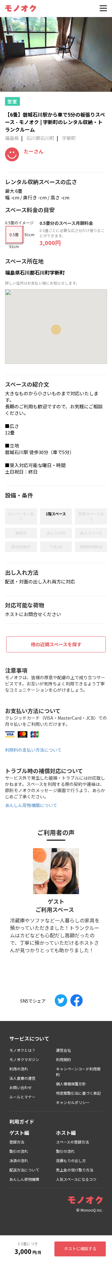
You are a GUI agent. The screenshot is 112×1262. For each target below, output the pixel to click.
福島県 (12, 138)
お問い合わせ (20, 1087)
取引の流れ (18, 1151)
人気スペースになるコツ (76, 1179)
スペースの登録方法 (72, 1141)
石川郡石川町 (40, 138)
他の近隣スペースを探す (56, 644)
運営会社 (63, 1050)
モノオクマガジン (24, 1059)
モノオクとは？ (22, 1050)
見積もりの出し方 (71, 1160)
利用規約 (63, 1059)
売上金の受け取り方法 (74, 1169)
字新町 (69, 138)
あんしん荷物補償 (24, 1179)
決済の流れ (18, 1160)
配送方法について (24, 1169)
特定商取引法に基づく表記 (78, 1093)
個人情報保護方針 (71, 1083)
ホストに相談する (80, 1248)
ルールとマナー (22, 1096)
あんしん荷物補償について (31, 805)
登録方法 (16, 1141)
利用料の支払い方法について (33, 750)
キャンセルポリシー (73, 1102)
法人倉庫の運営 (22, 1078)
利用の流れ (18, 1068)
